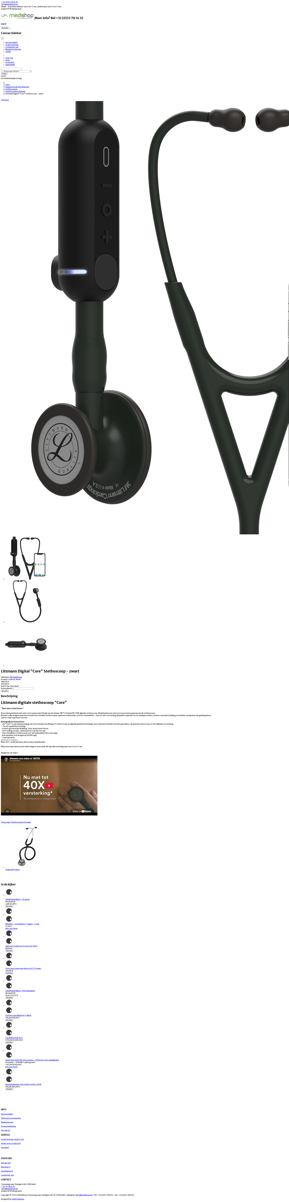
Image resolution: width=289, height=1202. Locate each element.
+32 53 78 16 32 (8, 1186)
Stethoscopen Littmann (15, 91)
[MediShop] (18, 18)
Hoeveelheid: (6, 688)
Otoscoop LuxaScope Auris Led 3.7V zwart (23, 968)
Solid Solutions (18, 1199)
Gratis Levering (11, 45)
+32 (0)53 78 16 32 (9, 2)
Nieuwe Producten (13, 49)
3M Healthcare (15, 677)
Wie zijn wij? (6, 1163)
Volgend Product (12, 869)
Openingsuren (7, 1171)
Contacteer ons (11, 47)
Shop (7, 60)
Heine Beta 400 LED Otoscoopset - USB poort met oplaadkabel (32, 1060)
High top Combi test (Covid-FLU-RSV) (21, 946)
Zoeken (4, 74)
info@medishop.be (9, 4)
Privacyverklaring (8, 1126)
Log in (3, 24)
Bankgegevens (7, 1122)
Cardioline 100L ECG (13, 1038)
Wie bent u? (5, 1167)
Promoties (9, 62)
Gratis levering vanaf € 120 (12, 1139)
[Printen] (5, 100)
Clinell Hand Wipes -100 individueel (20, 991)
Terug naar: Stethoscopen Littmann (16, 822)
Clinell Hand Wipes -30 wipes (17, 899)
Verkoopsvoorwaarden (11, 1118)
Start (7, 84)
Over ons (9, 58)
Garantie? (5, 1147)
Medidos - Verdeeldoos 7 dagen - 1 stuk (22, 924)
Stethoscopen (11, 89)
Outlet (8, 51)
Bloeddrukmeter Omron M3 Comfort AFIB (23, 1084)
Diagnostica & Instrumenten (17, 87)
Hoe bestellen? (11, 42)
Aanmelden (10, 65)
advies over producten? (11, 1143)
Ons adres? (5, 1130)
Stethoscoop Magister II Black (18, 1015)
